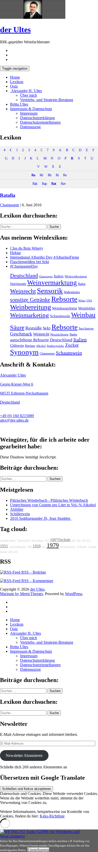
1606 (73, 540)
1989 (78, 540)
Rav (63, 184)
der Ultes (15, 29)
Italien (59, 276)
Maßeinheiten (72, 292)
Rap (44, 184)
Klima (81, 300)
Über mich (28, 95)
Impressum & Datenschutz (31, 109)
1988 (10, 552)
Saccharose (86, 328)
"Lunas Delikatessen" (18, 547)
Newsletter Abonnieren (24, 755)
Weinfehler (86, 308)
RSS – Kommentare (36, 581)
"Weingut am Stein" (68, 547)
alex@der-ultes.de (14, 420)
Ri (57, 175)
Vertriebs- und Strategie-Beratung (46, 100)
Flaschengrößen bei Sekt (29, 262)
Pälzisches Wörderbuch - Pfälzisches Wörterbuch (49, 500)
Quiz (14, 86)
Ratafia (7, 195)
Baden (81, 284)
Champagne (9, 205)
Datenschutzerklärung (37, 118)
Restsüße (33, 327)
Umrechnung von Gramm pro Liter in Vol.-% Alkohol (53, 505)
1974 (88, 540)
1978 (15, 552)
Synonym (24, 352)
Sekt (47, 328)
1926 (37, 546)
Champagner (47, 353)
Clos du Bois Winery (26, 248)
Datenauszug (30, 127)
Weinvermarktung (52, 282)
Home (15, 77)
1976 (47, 540)
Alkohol (41, 346)
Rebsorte (64, 299)
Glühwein (17, 346)
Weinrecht (23, 291)
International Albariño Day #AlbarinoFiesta (44, 257)
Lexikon (16, 82)
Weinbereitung (30, 307)
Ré (41, 175)
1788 (83, 540)
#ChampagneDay (24, 266)
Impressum (28, 113)
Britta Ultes (19, 104)
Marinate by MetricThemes (21, 594)
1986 (30, 547)
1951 (4, 546)
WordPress (73, 594)
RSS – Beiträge (33, 572)
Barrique (30, 346)
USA (89, 300)
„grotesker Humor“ (8, 540)
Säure (17, 327)
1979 (53, 545)
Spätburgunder (55, 346)
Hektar (15, 253)
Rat (53, 184)
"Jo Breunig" (82, 547)
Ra (33, 175)
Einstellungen (38, 849)
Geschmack (21, 333)
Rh (49, 175)
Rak (34, 184)
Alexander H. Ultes (26, 91)
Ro (65, 175)
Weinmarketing (29, 315)
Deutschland (24, 276)
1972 (44, 547)
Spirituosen (18, 284)
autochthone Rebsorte (29, 339)
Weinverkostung (76, 276)
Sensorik (50, 291)
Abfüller (16, 509)
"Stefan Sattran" (37, 540)
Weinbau (83, 315)
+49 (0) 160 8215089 (17, 416)
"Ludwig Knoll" (23, 540)
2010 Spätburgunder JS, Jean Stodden (40, 518)
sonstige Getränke (30, 299)
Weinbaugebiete (64, 308)
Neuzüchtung (59, 334)
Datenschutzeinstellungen (40, 122)
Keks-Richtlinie (52, 816)
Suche (54, 227)
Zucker (72, 345)
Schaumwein (60, 316)
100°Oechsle (60, 540)
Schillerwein (20, 514)
